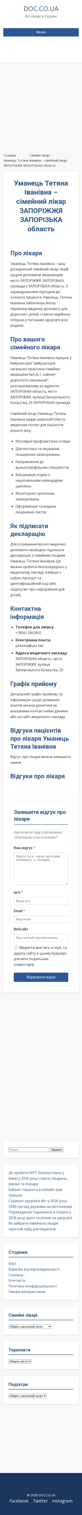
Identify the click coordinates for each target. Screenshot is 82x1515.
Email (19, 910)
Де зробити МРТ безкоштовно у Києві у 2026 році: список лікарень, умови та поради (38, 1178)
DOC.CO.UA (41, 8)
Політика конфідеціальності (33, 1286)
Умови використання (27, 1291)
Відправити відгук (41, 977)
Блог (12, 1263)
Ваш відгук (24, 847)
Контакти (17, 1280)
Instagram (62, 1501)
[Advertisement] (41, 106)
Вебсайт (21, 929)
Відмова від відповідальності (34, 1269)
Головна (16, 1275)
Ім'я (18, 892)
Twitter (40, 1501)
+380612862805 (28, 632)
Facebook (19, 1501)
